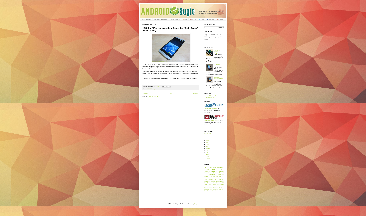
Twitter (202, 19)
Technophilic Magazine (210, 108)
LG (216, 171)
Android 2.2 (211, 179)
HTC (148, 89)
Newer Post (145, 93)
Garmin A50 (221, 189)
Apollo (211, 189)
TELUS (207, 144)
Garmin (216, 189)
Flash (222, 184)
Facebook (211, 19)
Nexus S (213, 181)
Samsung (212, 167)
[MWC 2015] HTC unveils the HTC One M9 (218, 78)
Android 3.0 (221, 182)
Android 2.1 (206, 189)
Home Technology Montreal (212, 120)
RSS (185, 19)
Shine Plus (218, 187)
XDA (222, 187)
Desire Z (217, 186)
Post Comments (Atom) (154, 96)
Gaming (206, 187)
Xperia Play (215, 182)
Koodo (207, 154)
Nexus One (206, 186)
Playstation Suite (220, 181)
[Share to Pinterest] (170, 87)
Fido (207, 152)
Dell (214, 189)
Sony (205, 173)
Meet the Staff (207, 134)
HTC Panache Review (217, 65)
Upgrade (155, 89)
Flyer (205, 182)
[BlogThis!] (165, 87)
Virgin (207, 150)
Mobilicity (208, 148)
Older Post (195, 93)
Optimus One (212, 187)
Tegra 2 (210, 184)
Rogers (207, 140)
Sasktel (207, 156)
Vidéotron (208, 158)
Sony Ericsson (220, 178)
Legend (205, 190)
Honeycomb (214, 178)
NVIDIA (206, 184)
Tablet (205, 179)
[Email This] (163, 87)
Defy (214, 186)
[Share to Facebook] (168, 87)
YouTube (193, 19)
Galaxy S (221, 176)
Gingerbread (212, 174)
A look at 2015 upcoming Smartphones (217, 51)
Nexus (216, 173)
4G (213, 173)
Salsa (211, 190)
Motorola (221, 171)
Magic (208, 190)
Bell (207, 142)
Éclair (216, 190)
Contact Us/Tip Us (175, 19)
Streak (213, 190)
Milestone (221, 186)
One (152, 89)
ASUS (217, 176)
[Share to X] (166, 87)
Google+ (221, 19)
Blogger (196, 203)
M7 (150, 89)
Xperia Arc (209, 182)
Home (170, 93)
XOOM (214, 184)
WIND (207, 146)
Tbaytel (207, 160)
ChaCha (211, 186)
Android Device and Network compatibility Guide (212, 96)
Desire (209, 178)
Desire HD (221, 179)
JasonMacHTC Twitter (152, 82)
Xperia (210, 173)
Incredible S (207, 181)
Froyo (216, 179)
